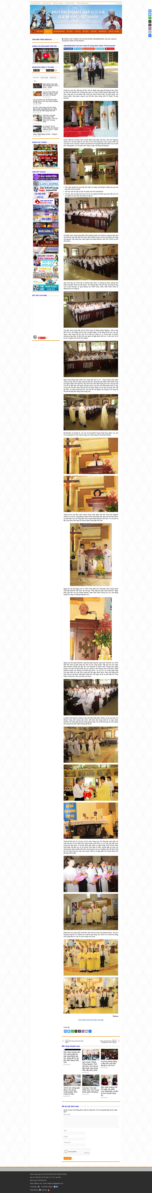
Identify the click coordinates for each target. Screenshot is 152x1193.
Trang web (67, 1142)
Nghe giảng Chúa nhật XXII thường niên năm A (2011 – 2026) (50, 85)
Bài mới (36, 77)
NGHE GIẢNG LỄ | (46, 3)
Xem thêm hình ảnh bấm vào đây (90, 1020)
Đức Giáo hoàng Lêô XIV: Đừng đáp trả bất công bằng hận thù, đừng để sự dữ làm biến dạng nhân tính (72, 1057)
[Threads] (150, 25)
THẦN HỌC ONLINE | (58, 3)
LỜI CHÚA (69, 31)
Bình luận (67, 1114)
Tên (65, 1130)
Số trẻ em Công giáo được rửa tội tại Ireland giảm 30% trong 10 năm (72, 1091)
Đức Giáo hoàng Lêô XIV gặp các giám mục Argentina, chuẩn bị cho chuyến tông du (109, 1091)
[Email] (150, 32)
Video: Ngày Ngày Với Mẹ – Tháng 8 (45, 134)
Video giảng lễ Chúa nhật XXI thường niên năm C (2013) (108, 1041)
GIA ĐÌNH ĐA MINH (59, 31)
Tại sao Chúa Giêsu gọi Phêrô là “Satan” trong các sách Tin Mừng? (50, 93)
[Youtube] (121, 3)
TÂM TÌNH (85, 31)
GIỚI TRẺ (93, 31)
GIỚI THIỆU (40, 31)
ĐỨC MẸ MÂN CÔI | (36, 3)
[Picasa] (119, 3)
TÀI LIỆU (77, 31)
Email (66, 1136)
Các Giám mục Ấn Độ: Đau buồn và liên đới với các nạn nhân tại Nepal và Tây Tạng (45, 101)
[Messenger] (150, 14)
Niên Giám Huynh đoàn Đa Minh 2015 (74, 1041)
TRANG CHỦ (33, 31)
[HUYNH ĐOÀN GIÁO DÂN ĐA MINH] (76, 17)
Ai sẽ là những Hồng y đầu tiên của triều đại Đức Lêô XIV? (109, 1063)
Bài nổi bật (44, 77)
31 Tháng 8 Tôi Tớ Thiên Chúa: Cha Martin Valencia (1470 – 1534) (50, 128)
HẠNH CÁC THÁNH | (70, 3)
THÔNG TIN (48, 31)
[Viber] (150, 28)
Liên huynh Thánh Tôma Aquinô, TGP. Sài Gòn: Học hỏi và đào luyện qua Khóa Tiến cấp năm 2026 (90, 1066)
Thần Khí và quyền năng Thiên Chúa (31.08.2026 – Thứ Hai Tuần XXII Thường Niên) (50, 119)
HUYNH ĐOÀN (87, 39)
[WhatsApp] (150, 18)
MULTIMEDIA (102, 31)
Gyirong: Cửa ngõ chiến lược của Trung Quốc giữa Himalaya (90, 1090)
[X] (150, 21)
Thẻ (35, 81)
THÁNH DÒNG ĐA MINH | (83, 3)
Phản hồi (53, 77)
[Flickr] (117, 3)
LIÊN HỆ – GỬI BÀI (114, 31)
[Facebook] (115, 3)
